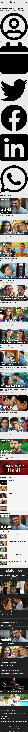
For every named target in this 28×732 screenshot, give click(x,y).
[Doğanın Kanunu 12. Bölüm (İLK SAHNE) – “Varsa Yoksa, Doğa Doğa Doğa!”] (14, 380)
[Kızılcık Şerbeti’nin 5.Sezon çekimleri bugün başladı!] (14, 700)
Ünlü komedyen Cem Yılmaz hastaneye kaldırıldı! (10, 691)
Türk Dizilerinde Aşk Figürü (6, 718)
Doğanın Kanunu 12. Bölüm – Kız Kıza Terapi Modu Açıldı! (13, 345)
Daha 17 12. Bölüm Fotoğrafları (7, 619)
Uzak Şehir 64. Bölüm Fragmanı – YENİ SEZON (10, 324)
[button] (14, 90)
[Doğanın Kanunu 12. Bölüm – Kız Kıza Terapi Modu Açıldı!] (14, 336)
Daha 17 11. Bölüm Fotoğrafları (7, 625)
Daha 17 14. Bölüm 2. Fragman (7, 280)
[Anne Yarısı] (3, 482)
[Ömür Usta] (3, 508)
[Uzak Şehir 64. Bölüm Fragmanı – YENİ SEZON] (14, 314)
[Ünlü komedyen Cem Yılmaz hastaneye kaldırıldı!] (14, 684)
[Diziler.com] (14, 2)
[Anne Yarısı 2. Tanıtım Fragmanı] (14, 206)
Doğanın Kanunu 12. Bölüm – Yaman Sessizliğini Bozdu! (13, 367)
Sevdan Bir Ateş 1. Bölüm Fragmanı (8, 302)
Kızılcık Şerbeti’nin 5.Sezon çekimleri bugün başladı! (11, 707)
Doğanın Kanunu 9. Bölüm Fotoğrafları (8, 627)
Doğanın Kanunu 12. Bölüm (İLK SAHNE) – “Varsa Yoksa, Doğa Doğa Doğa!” (13, 390)
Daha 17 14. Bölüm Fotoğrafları (6, 595)
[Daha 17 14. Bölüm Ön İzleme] (14, 227)
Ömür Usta (11, 506)
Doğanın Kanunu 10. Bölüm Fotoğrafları (9, 622)
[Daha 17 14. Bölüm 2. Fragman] (14, 271)
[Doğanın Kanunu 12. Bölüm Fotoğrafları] (14, 604)
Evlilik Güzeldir (12, 493)
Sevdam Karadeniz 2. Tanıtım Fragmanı (9, 455)
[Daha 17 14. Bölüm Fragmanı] (14, 424)
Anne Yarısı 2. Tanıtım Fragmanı (7, 215)
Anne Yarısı (11, 480)
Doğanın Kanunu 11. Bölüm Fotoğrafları (8, 617)
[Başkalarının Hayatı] (14, 467)
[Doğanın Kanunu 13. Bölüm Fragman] (14, 249)
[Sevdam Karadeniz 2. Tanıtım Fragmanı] (14, 446)
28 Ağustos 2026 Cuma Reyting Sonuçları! (9, 710)
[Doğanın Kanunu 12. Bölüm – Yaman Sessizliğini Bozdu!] (14, 358)
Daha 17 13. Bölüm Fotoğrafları (7, 614)
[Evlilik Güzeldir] (3, 495)
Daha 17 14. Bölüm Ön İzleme (7, 237)
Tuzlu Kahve (11, 487)
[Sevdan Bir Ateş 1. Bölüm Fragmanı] (14, 293)
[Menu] (2, 2)
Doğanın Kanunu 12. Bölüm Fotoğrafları (8, 611)
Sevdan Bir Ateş (12, 500)
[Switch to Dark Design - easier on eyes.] (24, 2)
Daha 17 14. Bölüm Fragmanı (6, 434)
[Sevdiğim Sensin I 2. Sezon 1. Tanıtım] (14, 403)
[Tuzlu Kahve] (3, 488)
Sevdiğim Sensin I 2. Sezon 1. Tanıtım (8, 412)
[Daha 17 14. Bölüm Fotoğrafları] (14, 587)
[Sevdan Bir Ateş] (3, 501)
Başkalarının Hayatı (6, 477)
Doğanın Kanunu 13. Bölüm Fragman (8, 258)
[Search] (26, 2)
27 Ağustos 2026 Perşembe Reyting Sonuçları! (10, 724)
